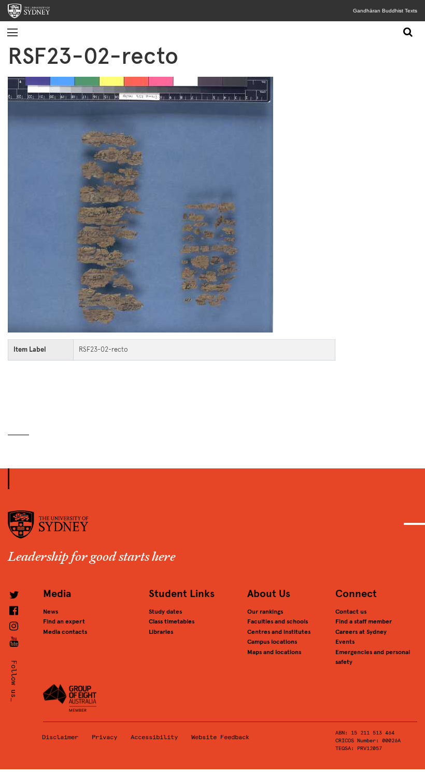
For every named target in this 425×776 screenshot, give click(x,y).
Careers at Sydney (361, 631)
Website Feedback (220, 737)
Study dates (165, 611)
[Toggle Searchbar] (408, 32)
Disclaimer (60, 737)
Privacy (104, 737)
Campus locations (272, 641)
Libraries (161, 631)
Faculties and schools (277, 621)
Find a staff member (363, 621)
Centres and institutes (278, 631)
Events (345, 641)
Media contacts (65, 631)
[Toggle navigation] (12, 32)
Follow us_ (13, 680)
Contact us (350, 611)
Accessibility (154, 737)
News (50, 611)
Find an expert (64, 621)
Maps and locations (274, 652)
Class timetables (171, 621)
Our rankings (265, 611)
